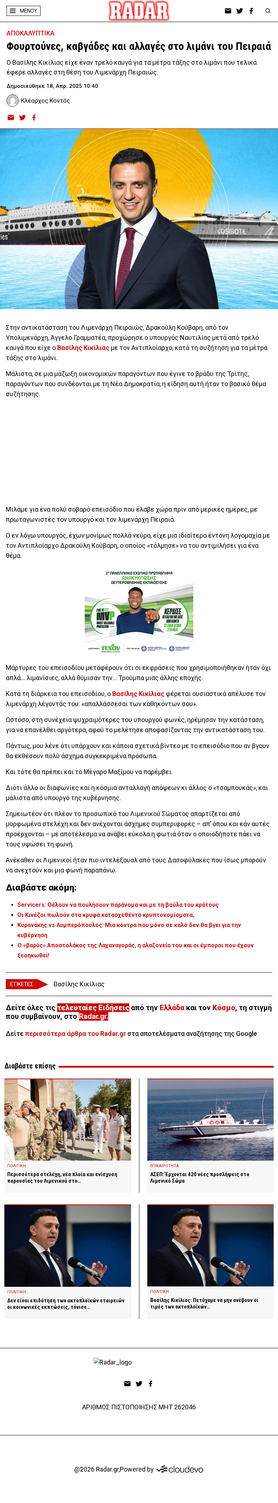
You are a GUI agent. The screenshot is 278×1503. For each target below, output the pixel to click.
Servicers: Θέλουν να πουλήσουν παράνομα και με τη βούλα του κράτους (118, 904)
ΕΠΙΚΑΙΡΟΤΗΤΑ (164, 1165)
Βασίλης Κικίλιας (83, 347)
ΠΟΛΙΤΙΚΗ (16, 1165)
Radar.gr (92, 1016)
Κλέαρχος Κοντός (45, 100)
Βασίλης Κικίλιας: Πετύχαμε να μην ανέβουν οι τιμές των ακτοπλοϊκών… (204, 1303)
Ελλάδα (172, 1007)
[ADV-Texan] (139, 612)
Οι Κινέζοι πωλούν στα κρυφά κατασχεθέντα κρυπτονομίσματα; (105, 914)
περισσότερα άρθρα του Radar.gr (75, 1033)
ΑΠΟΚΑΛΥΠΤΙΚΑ (31, 33)
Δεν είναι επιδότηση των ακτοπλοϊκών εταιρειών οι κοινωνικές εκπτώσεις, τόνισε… (66, 1303)
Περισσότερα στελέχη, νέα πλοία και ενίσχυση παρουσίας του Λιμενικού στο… (62, 1177)
